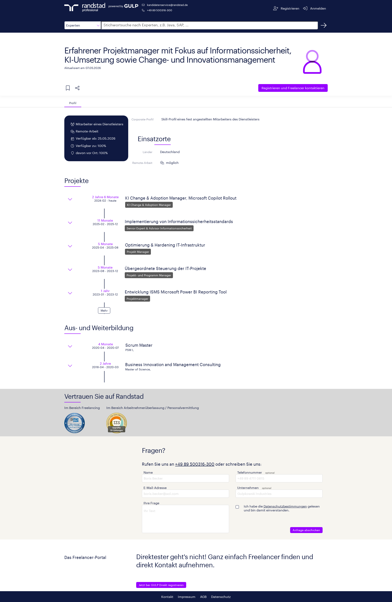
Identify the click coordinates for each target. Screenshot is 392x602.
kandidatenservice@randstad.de (167, 4)
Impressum (186, 597)
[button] (82, 25)
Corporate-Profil (142, 119)
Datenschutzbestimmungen (285, 506)
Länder (147, 152)
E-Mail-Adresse (155, 488)
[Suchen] (324, 25)
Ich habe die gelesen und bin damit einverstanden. (282, 508)
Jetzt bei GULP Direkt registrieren (161, 585)
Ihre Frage (151, 503)
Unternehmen (248, 488)
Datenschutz (221, 597)
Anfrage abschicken (306, 530)
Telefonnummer (249, 472)
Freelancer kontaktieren (293, 88)
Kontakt (167, 597)
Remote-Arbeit (142, 162)
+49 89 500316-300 (159, 10)
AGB (203, 597)
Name (148, 472)
